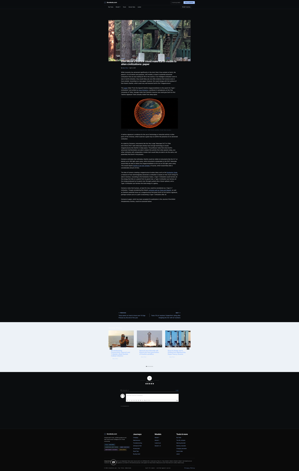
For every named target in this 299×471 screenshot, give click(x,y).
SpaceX (123, 58)
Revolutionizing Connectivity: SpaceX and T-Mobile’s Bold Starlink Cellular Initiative (120, 353)
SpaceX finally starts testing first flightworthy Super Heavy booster (177, 352)
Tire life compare (180, 440)
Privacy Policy (189, 468)
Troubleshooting (137, 443)
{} (146, 400)
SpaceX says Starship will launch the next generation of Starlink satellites (149, 352)
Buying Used (136, 454)
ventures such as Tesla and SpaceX (160, 190)
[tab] (146, 366)
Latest (139, 7)
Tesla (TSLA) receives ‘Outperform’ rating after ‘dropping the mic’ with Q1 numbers (165, 315)
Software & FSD (137, 446)
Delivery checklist (181, 446)
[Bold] (127, 400)
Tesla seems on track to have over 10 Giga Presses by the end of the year (132, 315)
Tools (124, 7)
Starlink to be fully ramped (141, 165)
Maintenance (136, 440)
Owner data (179, 451)
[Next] (188, 348)
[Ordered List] (136, 400)
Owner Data (132, 7)
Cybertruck (158, 443)
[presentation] (121, 338)
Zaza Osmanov (143, 90)
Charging (135, 437)
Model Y (118, 7)
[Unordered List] (138, 400)
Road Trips (136, 451)
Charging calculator (181, 448)
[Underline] (132, 400)
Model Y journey (186, 7)
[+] (149, 400)
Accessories (136, 448)
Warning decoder (181, 443)
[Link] (145, 400)
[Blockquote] (140, 400)
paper (125, 88)
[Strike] (134, 400)
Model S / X (158, 446)
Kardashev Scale (172, 172)
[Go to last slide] (111, 348)
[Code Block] (143, 400)
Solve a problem (189, 2)
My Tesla (110, 7)
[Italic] (130, 400)
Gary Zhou (125, 68)
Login (176, 390)
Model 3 (157, 440)
